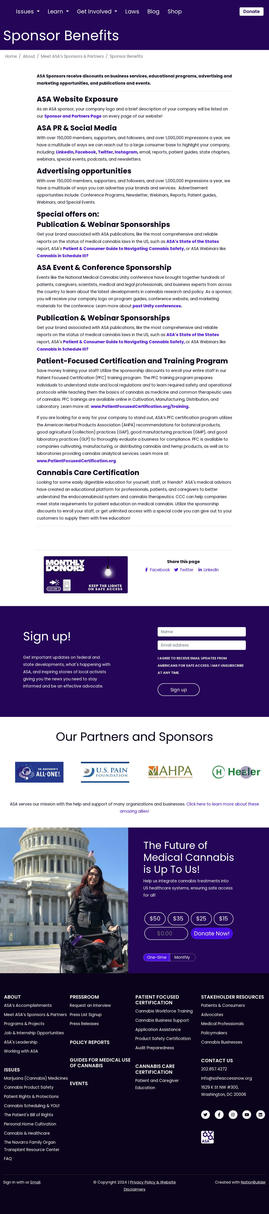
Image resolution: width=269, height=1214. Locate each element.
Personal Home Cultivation (30, 1124)
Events (79, 1083)
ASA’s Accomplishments (28, 1005)
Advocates (212, 1015)
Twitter (105, 152)
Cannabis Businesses (221, 1042)
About (29, 56)
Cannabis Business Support (162, 1020)
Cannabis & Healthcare (27, 1133)
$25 (201, 918)
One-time (156, 957)
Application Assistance (158, 1029)
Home (11, 56)
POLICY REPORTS (89, 1042)
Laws (132, 11)
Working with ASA (21, 1051)
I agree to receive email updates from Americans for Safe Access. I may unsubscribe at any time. (201, 665)
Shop (174, 11)
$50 (155, 918)
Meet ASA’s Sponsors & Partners (72, 56)
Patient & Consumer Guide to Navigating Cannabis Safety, (124, 248)
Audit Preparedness (154, 1048)
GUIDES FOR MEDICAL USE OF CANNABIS (100, 1063)
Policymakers (214, 1033)
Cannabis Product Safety (29, 1087)
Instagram (126, 152)
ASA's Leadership (20, 1042)
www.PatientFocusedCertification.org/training (140, 406)
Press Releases (84, 1024)
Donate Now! (211, 933)
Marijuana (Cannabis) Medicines (36, 1078)
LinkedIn (64, 152)
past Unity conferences (157, 306)
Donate (251, 11)
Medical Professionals (222, 1024)
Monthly (182, 957)
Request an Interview (90, 1005)
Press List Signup (86, 1015)
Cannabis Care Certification (155, 1069)
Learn (56, 11)
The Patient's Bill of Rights (28, 1115)
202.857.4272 (214, 1069)
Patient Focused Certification (157, 1000)
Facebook (85, 152)
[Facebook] (219, 1115)
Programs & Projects (24, 1024)
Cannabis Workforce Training (164, 1011)
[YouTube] (246, 1115)
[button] (23, 772)
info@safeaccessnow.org (226, 1078)
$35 (178, 918)
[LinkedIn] (260, 1115)
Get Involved (95, 11)
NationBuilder (253, 1182)
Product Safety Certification (163, 1038)
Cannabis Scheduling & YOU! (32, 1106)
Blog (153, 11)
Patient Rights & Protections (31, 1096)
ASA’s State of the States (192, 241)
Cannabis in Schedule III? (63, 256)
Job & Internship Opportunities (34, 1033)
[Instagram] (233, 1115)
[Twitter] (205, 1115)
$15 (223, 918)
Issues (25, 11)
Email (35, 1182)
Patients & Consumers (223, 1005)
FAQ (8, 1159)
